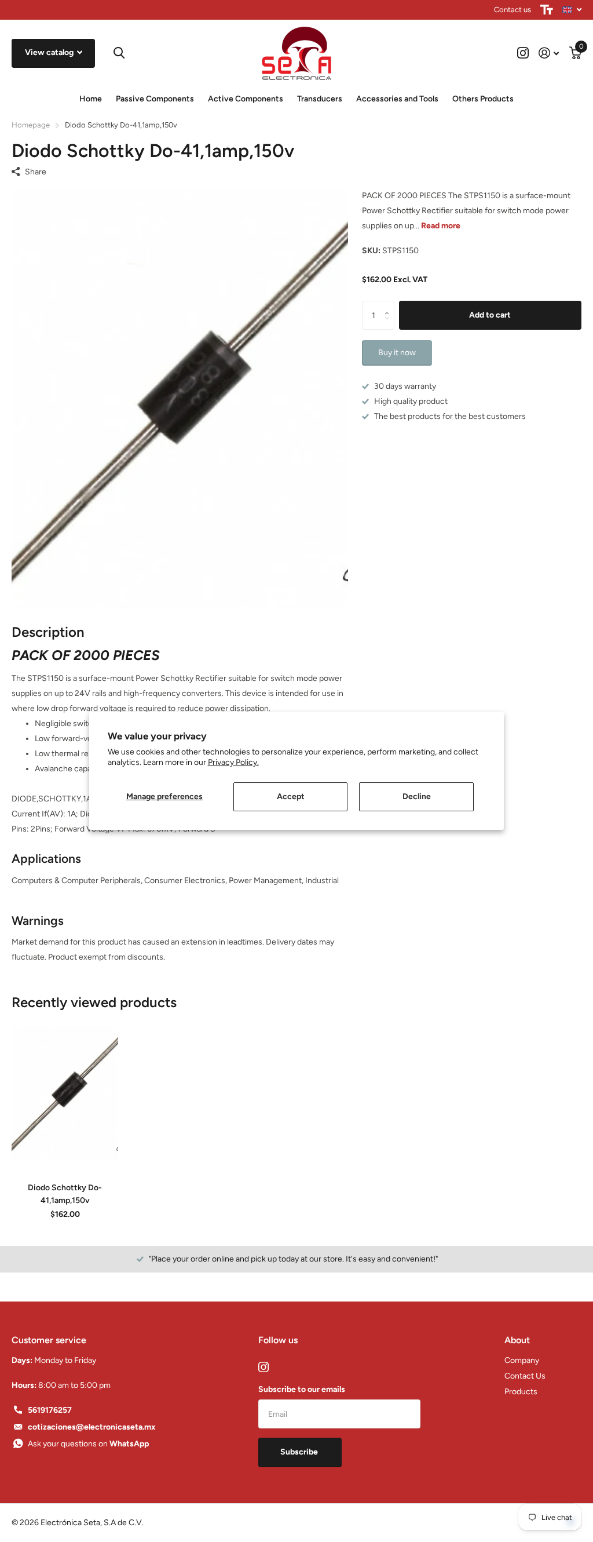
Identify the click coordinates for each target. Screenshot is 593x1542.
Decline (416, 796)
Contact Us (525, 1376)
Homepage (31, 125)
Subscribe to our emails (301, 1389)
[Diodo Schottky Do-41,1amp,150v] (65, 1093)
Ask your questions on (88, 1444)
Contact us (512, 9)
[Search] (119, 53)
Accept (291, 796)
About (517, 1340)
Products (520, 1392)
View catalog (50, 52)
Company (521, 1360)
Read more (440, 226)
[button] (390, 305)
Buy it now (397, 353)
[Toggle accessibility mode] (546, 9)
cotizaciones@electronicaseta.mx (92, 1427)
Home (90, 99)
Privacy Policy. (233, 762)
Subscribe (300, 1452)
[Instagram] (263, 1367)
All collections (155, 99)
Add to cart (490, 315)
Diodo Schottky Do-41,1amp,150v (65, 1194)
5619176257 (50, 1410)
